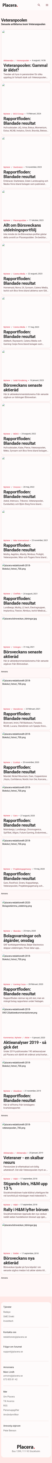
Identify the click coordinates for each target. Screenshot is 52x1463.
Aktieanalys (8, 60)
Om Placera (9, 1396)
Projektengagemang (22, 869)
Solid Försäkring (20, 380)
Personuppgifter (11, 1410)
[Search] (39, 5)
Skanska (17, 931)
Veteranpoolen (23, 60)
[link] (26, 55)
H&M (15, 1179)
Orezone (17, 487)
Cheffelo (17, 594)
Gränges (17, 647)
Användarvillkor (11, 1414)
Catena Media (19, 274)
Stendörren (18, 709)
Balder (16, 1253)
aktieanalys (21, 1153)
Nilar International (21, 540)
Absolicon (17, 1091)
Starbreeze (18, 167)
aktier (27, 1037)
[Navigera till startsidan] (10, 5)
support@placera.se (13, 1351)
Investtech (8, 1321)
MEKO (16, 434)
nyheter (6, 114)
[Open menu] (47, 5)
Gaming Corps (19, 984)
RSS (5, 1405)
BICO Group (18, 114)
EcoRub (16, 762)
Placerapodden (19, 220)
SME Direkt (8, 1316)
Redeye (6, 1312)
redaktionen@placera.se (15, 1337)
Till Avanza (8, 1401)
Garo (15, 816)
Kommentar (8, 1037)
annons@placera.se (13, 1375)
